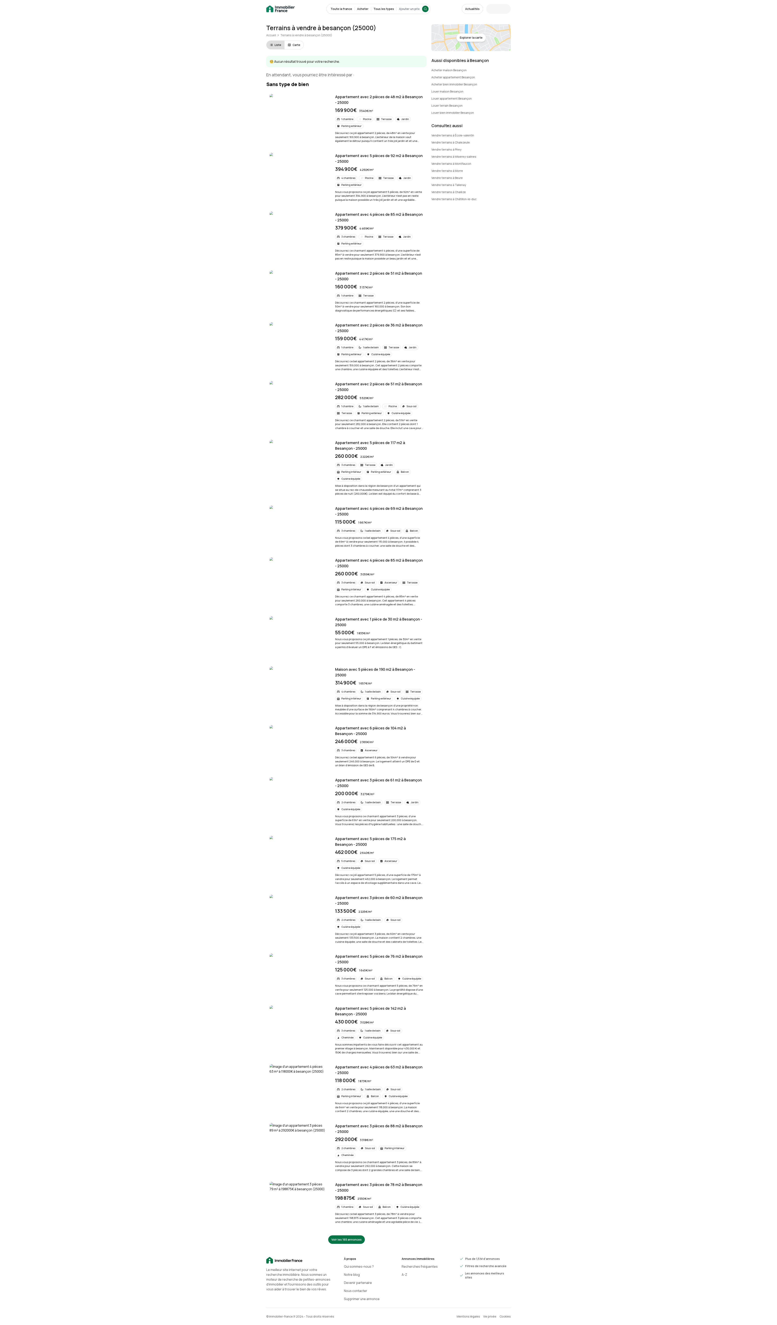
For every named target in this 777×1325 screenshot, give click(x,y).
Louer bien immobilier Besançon (452, 113)
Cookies (505, 1316)
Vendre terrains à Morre (447, 171)
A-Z (404, 1274)
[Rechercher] (425, 9)
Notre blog (352, 1274)
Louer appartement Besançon (451, 98)
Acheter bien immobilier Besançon (454, 84)
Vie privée (489, 1316)
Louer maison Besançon (447, 91)
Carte (296, 45)
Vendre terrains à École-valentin (452, 135)
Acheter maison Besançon (449, 70)
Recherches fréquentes (420, 1266)
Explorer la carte (471, 37)
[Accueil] (298, 1260)
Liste (278, 45)
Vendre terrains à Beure (447, 178)
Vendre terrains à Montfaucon (451, 164)
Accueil (271, 35)
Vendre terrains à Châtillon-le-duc (454, 199)
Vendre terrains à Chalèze (448, 192)
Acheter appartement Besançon (453, 77)
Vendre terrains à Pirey (446, 149)
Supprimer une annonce (362, 1299)
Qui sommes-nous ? (359, 1266)
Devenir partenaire (358, 1282)
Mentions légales (468, 1316)
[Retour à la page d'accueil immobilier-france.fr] (280, 9)
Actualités (472, 9)
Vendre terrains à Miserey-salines (453, 156)
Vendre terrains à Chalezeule (450, 142)
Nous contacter (355, 1291)
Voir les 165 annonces (346, 1239)
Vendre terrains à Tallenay (448, 185)
